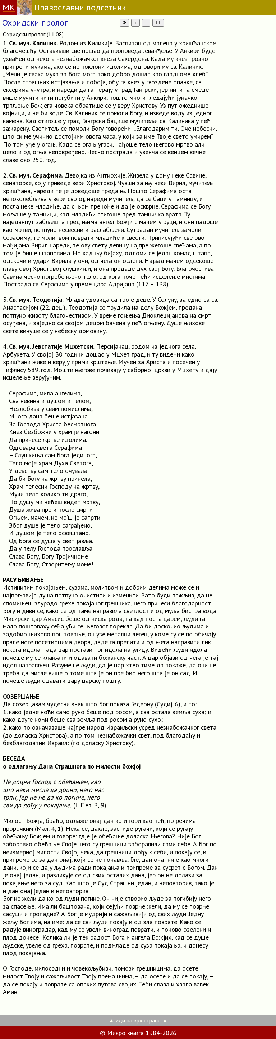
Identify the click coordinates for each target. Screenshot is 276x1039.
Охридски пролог (35, 22)
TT (158, 23)
